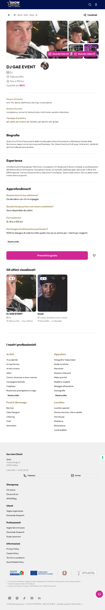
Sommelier (11, 425)
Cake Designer (13, 412)
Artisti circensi (13, 368)
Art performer (13, 364)
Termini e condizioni (15, 557)
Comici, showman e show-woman (21, 377)
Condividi (92, 14)
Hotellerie (58, 421)
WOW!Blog (11, 498)
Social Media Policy (15, 562)
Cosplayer (11, 386)
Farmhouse (59, 416)
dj (36, 15)
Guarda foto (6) (60, 53)
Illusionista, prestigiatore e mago (21, 390)
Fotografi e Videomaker (65, 359)
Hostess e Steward (62, 373)
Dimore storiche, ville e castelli (68, 412)
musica (31, 15)
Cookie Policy (12, 553)
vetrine (19, 15)
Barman (10, 408)
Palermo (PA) (16, 76)
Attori (9, 373)
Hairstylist (58, 368)
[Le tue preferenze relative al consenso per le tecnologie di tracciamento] (102, 457)
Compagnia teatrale (15, 382)
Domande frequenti (15, 515)
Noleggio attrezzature (64, 386)
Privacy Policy (12, 549)
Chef (8, 421)
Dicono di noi (12, 494)
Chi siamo (10, 490)
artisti (26, 15)
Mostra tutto (13, 241)
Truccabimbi (12, 359)
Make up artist (60, 377)
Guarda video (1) (86, 53)
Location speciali (61, 408)
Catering (10, 416)
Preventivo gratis (47, 255)
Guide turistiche (61, 364)
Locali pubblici (60, 430)
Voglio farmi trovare (15, 527)
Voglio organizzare (14, 511)
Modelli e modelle (62, 382)
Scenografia (59, 390)
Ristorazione (59, 425)
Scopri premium (13, 536)
